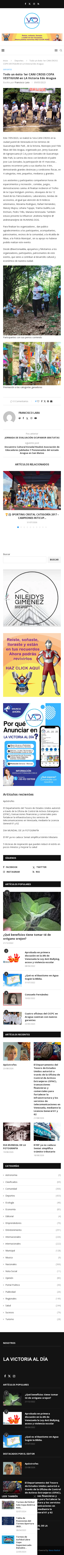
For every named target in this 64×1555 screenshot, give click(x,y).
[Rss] (38, 3)
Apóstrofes (8, 801)
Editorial (33, 1216)
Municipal (33, 1250)
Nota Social (33, 1271)
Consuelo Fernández (36, 994)
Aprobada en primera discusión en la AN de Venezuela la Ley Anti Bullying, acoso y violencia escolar (42, 957)
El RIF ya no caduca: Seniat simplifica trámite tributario (30, 837)
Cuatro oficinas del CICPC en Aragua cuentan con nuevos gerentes (41, 1017)
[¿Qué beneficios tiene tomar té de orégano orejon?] (32, 911)
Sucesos (33, 1312)
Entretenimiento (33, 1229)
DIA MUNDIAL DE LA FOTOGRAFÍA (21, 830)
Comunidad (33, 1188)
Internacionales (33, 1236)
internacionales (33, 1243)
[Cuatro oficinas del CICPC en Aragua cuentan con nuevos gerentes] (12, 1018)
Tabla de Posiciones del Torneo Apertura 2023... (25, 1522)
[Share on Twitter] (45, 401)
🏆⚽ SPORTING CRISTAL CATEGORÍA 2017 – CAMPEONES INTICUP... (32, 516)
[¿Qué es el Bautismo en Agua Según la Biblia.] (12, 980)
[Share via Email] (51, 401)
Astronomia (33, 1175)
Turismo (33, 1319)
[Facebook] (25, 3)
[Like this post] (38, 401)
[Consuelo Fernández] (12, 999)
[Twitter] (30, 3)
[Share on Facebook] (41, 401)
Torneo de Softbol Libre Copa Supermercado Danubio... (24, 1542)
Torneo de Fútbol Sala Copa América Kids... (25, 1505)
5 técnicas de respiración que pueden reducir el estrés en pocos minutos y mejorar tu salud (31, 846)
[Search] (60, 50)
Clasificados (33, 1181)
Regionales (33, 1298)
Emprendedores (33, 1223)
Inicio (5, 60)
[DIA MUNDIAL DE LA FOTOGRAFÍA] (16, 1132)
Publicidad (33, 1291)
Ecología (33, 1202)
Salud (33, 1305)
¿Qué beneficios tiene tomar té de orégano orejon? (27, 936)
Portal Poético (33, 1284)
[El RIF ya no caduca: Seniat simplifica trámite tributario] (47, 1132)
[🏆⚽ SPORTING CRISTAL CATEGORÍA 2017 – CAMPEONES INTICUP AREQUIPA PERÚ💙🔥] (32, 490)
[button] (5, 499)
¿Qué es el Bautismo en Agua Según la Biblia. (41, 977)
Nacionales (33, 1264)
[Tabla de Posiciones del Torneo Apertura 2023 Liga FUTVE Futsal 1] (8, 1521)
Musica (33, 1257)
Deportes (19, 60)
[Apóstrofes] (16, 1051)
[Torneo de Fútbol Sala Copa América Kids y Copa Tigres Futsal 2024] (8, 1505)
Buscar (6, 554)
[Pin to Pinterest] (48, 401)
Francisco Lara (22, 82)
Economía (33, 1209)
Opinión (33, 1277)
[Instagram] (34, 3)
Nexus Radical (54, 1550)
